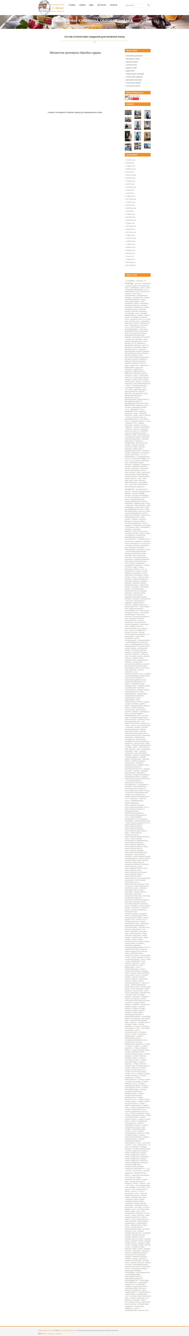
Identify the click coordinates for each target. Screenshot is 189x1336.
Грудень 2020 (130, 235)
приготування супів (132, 870)
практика (133, 798)
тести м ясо (137, 1171)
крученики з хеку (132, 527)
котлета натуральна (140, 495)
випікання (130, 339)
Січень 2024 (130, 193)
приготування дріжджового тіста (136, 816)
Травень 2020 (130, 241)
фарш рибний (142, 1221)
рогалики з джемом (132, 945)
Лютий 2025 (130, 172)
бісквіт (146, 315)
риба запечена (135, 933)
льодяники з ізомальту (134, 565)
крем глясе (139, 507)
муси (131, 630)
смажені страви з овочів (134, 1011)
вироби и (141, 343)
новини (148, 674)
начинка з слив (136, 656)
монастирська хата (132, 628)
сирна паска (137, 991)
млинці (141, 620)
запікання (145, 453)
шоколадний (130, 1272)
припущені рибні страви (134, 890)
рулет (128, 957)
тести (128, 1170)
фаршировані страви (139, 1225)
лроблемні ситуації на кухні (135, 561)
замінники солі (144, 435)
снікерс (133, 1022)
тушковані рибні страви (134, 1201)
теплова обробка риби (141, 1149)
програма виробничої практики (133, 895)
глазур (138, 382)
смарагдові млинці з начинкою (138, 1017)
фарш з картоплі (138, 1215)
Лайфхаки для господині (135, 74)
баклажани (134, 288)
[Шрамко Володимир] (137, 135)
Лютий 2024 (130, 190)
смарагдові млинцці (132, 1016)
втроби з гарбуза (131, 359)
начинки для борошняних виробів (133, 663)
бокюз (146, 297)
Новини (82, 5)
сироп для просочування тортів (137, 1001)
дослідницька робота (133, 401)
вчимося (142, 359)
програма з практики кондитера (137, 897)
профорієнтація (131, 914)
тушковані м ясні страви (134, 1199)
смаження (145, 1004)
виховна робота (131, 349)
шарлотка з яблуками (133, 1261)
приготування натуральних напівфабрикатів (136, 840)
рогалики (140, 943)
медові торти (138, 603)
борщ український (132, 301)
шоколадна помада (138, 1269)
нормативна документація (135, 680)
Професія (113, 5)
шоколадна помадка (133, 1270)
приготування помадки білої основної (136, 853)
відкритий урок (139, 372)
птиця (142, 922)
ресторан (143, 932)
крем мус (129, 505)
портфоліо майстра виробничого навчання (134, 782)
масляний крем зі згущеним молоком (136, 592)
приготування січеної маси (135, 872)
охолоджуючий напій (138, 718)
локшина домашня (141, 559)
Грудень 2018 (130, 259)
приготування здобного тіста (137, 823)
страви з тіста (130, 1131)
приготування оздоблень (135, 845)
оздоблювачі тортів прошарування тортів (133, 701)
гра (144, 388)
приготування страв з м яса (136, 868)
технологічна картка (140, 1175)
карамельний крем (139, 466)
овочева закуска (131, 692)
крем (148, 503)
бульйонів (138, 307)
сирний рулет (145, 993)
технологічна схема (133, 1177)
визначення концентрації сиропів (134, 336)
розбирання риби (131, 949)
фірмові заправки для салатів (134, 1232)
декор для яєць (140, 389)
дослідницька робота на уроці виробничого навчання (136, 404)
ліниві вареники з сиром (134, 568)
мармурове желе (131, 585)
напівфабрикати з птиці (139, 644)
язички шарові (144, 1292)
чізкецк (134, 1259)
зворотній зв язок (132, 455)
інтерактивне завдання (137, 1305)
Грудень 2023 (130, 196)
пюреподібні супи (132, 924)
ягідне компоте (131, 1292)
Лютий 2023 (130, 211)
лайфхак (132, 547)
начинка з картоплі (132, 654)
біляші (140, 315)
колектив (133, 484)
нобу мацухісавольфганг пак (134, 673)
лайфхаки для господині (134, 549)
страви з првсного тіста (137, 1083)
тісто (134, 1209)
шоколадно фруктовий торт (137, 1281)
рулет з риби (146, 959)
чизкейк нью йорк (139, 1257)
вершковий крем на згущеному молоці (136, 332)
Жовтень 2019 (131, 247)
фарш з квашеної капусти (137, 1216)
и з (141, 455)
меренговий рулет (140, 605)
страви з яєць (131, 1135)
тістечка (138, 1207)
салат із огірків (141, 975)
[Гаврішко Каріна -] (147, 135)
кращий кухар (139, 503)
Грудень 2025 (130, 166)
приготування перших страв (136, 847)
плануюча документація (134, 764)
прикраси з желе (131, 888)
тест (148, 1169)
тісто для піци (143, 1209)
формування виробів (133, 1229)
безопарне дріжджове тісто (137, 290)
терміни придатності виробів (136, 1163)
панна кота (144, 723)
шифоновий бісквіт (140, 1264)
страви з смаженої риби (134, 1115)
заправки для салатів (133, 451)
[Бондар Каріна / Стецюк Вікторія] (147, 145)
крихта (145, 523)
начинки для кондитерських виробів (137, 665)
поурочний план (139, 787)
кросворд (137, 525)
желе (136, 415)
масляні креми (139, 593)
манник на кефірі (139, 583)
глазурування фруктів (141, 384)
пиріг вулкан (144, 747)
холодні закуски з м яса (134, 1237)
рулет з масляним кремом (137, 958)
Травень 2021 (130, 229)
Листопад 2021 (131, 226)
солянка (137, 1026)
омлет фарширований (133, 706)
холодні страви (137, 1241)
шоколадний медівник (133, 1278)
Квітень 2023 (130, 205)
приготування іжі (141, 886)
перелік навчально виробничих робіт (136, 732)
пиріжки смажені (138, 761)
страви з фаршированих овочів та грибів (137, 1132)
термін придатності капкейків (136, 1157)
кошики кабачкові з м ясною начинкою (136, 502)
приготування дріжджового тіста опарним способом (136, 819)
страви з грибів (131, 1058)
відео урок (135, 365)
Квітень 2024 (130, 184)
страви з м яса (143, 1074)
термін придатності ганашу (135, 1153)
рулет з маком (137, 957)
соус (138, 1028)
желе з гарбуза (145, 415)
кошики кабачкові (137, 499)
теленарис (134, 1147)
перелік (137, 727)
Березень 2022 (131, 220)
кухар (146, 541)
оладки (146, 702)
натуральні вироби (139, 650)
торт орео (130, 1185)
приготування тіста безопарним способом (137, 879)
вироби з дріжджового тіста (136, 341)
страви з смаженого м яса (135, 1109)
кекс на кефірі (139, 480)
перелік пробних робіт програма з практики (137, 736)
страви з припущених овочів (135, 1085)
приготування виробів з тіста (136, 807)
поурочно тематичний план (137, 793)
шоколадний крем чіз (133, 1276)
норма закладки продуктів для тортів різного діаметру (137, 677)
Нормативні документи (134, 56)
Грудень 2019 (130, 244)
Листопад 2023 (131, 199)
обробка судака (143, 690)
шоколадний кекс (143, 1272)
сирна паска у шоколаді (137, 992)
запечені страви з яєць (134, 449)
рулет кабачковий (133, 961)
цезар (140, 1249)
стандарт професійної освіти (134, 1037)
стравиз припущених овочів (134, 1140)
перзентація (139, 743)
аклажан (137, 284)
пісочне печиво (131, 927)
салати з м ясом (138, 977)
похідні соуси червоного (135, 795)
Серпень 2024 (130, 178)
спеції (134, 1034)
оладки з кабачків (131, 704)
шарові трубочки (137, 1263)
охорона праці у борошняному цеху (137, 720)
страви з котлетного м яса (135, 1072)
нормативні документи (134, 682)
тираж (135, 1183)
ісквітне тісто (143, 1310)
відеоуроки (138, 370)
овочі (141, 692)
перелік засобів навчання (136, 728)
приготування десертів (134, 813)
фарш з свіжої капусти (140, 1219)
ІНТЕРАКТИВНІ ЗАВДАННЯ (134, 77)
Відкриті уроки (131, 68)
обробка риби (131, 688)
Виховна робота (132, 62)
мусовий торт (140, 630)
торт (148, 1183)
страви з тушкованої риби (135, 1129)
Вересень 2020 (131, 238)
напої (136, 638)
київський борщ (131, 482)
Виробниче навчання (134, 80)
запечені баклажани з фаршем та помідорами (137, 441)
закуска (129, 429)
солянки (145, 1026)
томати (142, 1183)
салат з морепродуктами (133, 968)
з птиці (147, 421)
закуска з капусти (132, 431)
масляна (135, 587)
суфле (128, 1145)
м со (142, 569)
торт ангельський (142, 1185)
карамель (136, 465)
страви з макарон (132, 1076)
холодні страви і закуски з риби (135, 1248)
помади (136, 771)
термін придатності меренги (136, 1161)
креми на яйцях (139, 521)
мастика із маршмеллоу (135, 601)
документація (130, 399)
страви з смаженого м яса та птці (136, 1112)
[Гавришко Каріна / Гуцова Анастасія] (137, 145)
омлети (146, 706)
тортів (143, 1195)
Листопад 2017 (131, 265)
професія (135, 908)
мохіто (144, 628)
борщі (136, 303)
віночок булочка (140, 374)
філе (134, 1231)
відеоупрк (144, 365)
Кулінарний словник (133, 83)
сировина (144, 997)
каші (138, 472)
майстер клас (143, 577)
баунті (142, 288)
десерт (141, 391)
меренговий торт (131, 607)
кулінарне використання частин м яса (136, 530)
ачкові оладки (131, 286)
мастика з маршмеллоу (141, 599)
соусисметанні (131, 1032)
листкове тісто (131, 555)
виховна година (141, 347)
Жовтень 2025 (131, 169)
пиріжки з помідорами (141, 755)
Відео (91, 5)
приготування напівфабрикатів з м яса (137, 838)
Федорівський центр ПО (46, 1330)
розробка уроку (137, 953)
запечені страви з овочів (134, 447)
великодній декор (132, 329)
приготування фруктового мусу (135, 881)
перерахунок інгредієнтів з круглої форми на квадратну (137, 741)
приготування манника (134, 829)
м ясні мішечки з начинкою (136, 572)
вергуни (143, 329)
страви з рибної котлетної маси (137, 1102)
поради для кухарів (132, 777)
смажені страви (138, 1009)
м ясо (134, 577)
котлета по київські (132, 497)
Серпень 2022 (130, 217)
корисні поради (138, 493)
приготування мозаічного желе (133, 834)
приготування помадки (134, 850)
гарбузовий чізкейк (140, 378)
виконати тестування (141, 337)
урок (138, 1211)
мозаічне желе (139, 622)
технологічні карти (133, 1179)
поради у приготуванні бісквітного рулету (138, 778)
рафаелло (134, 932)
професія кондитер (138, 910)
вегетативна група (138, 327)
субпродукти (130, 1143)
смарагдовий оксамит (133, 1014)
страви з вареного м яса (134, 1052)
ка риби (136, 461)
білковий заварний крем (136, 314)
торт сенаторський (138, 1189)
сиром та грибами (132, 999)
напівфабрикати (144, 640)
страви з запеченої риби (136, 1061)
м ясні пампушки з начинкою (136, 574)
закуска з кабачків (140, 429)
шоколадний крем (133, 1274)
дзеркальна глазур (132, 397)
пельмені (129, 727)
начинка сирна (137, 658)
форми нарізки (136, 1227)
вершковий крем (131, 331)
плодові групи (142, 765)
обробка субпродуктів (135, 689)
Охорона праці (131, 65)
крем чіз (141, 511)
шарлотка (142, 1259)
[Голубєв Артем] (147, 124)
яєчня (133, 1298)
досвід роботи (143, 399)
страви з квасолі (142, 1066)
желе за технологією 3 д (135, 417)
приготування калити (133, 825)
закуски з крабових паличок (136, 433)
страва (147, 1044)
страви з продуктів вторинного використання (135, 1091)
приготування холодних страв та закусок (137, 885)
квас (139, 478)
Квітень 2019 (130, 253)
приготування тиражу (133, 874)
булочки (143, 305)
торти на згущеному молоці (136, 1194)
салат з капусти (131, 965)
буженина (144, 303)
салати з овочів (131, 979)
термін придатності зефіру (135, 1155)
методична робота (132, 613)
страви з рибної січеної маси (135, 1104)
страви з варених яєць (140, 1050)
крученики (147, 525)
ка (131, 461)
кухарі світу (145, 544)
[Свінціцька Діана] (137, 113)
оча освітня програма (135, 722)
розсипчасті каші (131, 955)
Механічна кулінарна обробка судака (109, 24)
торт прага (141, 1187)
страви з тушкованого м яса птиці (136, 1126)
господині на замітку (133, 388)
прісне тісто (141, 920)
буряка (146, 307)
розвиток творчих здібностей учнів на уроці (136, 951)
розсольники (145, 955)
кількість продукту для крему (137, 545)
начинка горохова (140, 652)
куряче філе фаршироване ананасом (135, 536)
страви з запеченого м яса (135, 1059)
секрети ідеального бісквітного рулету (135, 986)
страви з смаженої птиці (139, 1113)
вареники (145, 321)
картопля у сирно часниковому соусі (137, 469)
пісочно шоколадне (132, 929)
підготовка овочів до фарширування (137, 925)
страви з (136, 1046)
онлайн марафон (137, 708)
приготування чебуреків (134, 805)
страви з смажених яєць (139, 1107)
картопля (135, 468)
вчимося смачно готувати (135, 363)
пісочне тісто (144, 927)
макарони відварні (140, 579)
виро (145, 339)
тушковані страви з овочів (135, 1203)
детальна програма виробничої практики (136, 394)
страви (128, 1046)
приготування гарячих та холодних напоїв (135, 810)
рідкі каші (135, 963)
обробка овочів (144, 686)
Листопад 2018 (131, 262)
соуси (136, 1030)
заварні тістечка (140, 425)
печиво (129, 747)
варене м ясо (135, 321)
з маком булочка (136, 421)
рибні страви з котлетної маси (134, 940)
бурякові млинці (131, 309)
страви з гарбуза (139, 1056)
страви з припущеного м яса (136, 1087)
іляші (143, 1300)
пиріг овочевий (140, 753)
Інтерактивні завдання (83, 24)
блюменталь (138, 297)
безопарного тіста (132, 292)
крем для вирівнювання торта (137, 508)
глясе (128, 386)
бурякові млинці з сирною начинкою (135, 310)
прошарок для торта (139, 916)
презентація (137, 800)
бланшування (130, 296)
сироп (143, 999)
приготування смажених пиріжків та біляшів (136, 863)
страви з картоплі (139, 1064)
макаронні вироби (132, 581)
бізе (137, 313)
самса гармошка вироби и (134, 982)
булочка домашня (132, 305)
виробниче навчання (133, 345)
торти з (134, 1191)
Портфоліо (101, 5)
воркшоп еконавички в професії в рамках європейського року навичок (137, 351)
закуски (143, 431)
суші (134, 1145)
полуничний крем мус (133, 769)
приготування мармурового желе (136, 832)
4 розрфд (139, 281)
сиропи (129, 1003)
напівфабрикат (130, 640)
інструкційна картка (132, 1302)
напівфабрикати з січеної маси (137, 646)
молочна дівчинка (132, 624)
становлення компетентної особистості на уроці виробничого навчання (136, 1042)
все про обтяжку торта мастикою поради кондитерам (137, 356)
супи (138, 1143)
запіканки (135, 453)
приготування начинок (134, 843)
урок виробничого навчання (135, 1212)
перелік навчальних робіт (135, 730)
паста (133, 725)
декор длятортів (131, 391)
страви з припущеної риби (137, 1088)
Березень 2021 (131, 232)
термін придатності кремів (135, 1159)
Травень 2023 (130, 202)
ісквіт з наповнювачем (132, 1309)
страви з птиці (143, 1099)
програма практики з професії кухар (136, 905)
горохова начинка (139, 386)
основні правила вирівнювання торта (134, 715)
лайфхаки (140, 547)
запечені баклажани (132, 439)
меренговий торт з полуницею (137, 611)
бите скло (137, 294)
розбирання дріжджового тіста (137, 947)
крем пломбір (140, 505)
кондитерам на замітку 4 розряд (136, 490)
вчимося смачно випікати (135, 361)
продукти (134, 906)
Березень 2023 (131, 208)
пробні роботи (140, 892)
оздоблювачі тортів (132, 698)
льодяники (140, 563)
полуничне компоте (133, 767)
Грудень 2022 (130, 214)
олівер (142, 704)
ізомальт (136, 1300)
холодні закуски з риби (134, 1239)
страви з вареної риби (133, 1054)
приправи (143, 888)
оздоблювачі (130, 694)
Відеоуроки (130, 71)
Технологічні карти (133, 86)
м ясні (138, 571)
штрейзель (136, 1290)
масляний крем (138, 589)
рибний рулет (137, 937)
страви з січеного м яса (138, 1116)
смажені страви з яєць (134, 1012)
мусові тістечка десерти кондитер (135, 633)
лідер (135, 567)
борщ (143, 299)
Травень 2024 (130, 181)
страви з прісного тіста (134, 1098)
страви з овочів (144, 1079)
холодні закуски (138, 1235)
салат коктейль (143, 973)
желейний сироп (131, 419)
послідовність (130, 785)
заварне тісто (131, 423)
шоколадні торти (140, 1286)
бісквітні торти (136, 319)
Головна (72, 5)
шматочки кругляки (132, 1266)
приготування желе (142, 821)
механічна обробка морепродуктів (134, 619)
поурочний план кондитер (135, 789)
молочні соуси (136, 626)
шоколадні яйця (131, 1288)
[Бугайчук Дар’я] (137, 124)
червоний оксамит (139, 1253)
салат (143, 963)
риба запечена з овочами (135, 934)
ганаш (135, 376)
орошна (135, 712)
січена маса (142, 1145)
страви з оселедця (133, 1082)
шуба (144, 1290)
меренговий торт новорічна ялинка (137, 608)
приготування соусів (133, 866)
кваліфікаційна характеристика (136, 475)
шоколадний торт (132, 1280)
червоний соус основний (135, 1255)
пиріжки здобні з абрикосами (135, 758)
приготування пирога (133, 849)
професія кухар (131, 912)
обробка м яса (130, 686)
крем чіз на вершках (132, 515)
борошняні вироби (132, 299)
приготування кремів (133, 827)
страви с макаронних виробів (135, 1136)
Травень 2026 (130, 160)
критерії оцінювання (133, 523)
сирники (136, 997)
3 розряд (130, 281)
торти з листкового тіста (134, 1192)
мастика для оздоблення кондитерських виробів (136, 597)
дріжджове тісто (131, 411)
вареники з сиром (132, 323)
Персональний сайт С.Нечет (67, 1330)
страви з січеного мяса (135, 1118)
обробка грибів (138, 684)
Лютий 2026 (130, 163)
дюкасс (142, 411)
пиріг (135, 747)
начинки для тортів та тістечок (137, 668)
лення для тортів (138, 553)
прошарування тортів (133, 918)
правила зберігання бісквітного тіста (137, 797)
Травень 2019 (130, 250)
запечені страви (138, 445)
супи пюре (146, 1143)
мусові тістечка (131, 632)
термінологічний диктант (135, 1168)
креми (135, 519)
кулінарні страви (131, 533)
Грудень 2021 (130, 223)
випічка (139, 339)
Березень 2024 (131, 187)
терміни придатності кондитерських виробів (134, 1165)
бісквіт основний (131, 317)
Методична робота (133, 59)
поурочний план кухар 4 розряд (137, 791)
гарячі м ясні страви (140, 380)
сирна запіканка (137, 989)
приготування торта (133, 876)
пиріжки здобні (132, 757)
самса (134, 981)
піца (143, 929)
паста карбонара (143, 725)
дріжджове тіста (137, 409)
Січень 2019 (130, 256)
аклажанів (147, 284)
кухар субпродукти (132, 544)
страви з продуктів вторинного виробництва (134, 1095)
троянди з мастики (138, 1197)
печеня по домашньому (141, 745)
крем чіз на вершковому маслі (137, 516)
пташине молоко (131, 922)
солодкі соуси (143, 1022)
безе (148, 288)
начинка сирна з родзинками (136, 660)
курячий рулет (130, 539)
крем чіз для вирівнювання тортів (137, 512)
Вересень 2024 (131, 175)
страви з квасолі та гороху (135, 1068)
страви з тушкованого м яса (134, 1124)
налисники (139, 636)
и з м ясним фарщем (138, 459)
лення (147, 549)
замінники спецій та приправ (137, 437)
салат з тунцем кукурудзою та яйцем (136, 970)
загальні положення (142, 427)
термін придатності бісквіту (137, 1151)
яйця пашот (130, 1294)
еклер (136, 413)
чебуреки (136, 1251)
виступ (145, 345)
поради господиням (141, 775)
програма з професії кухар (135, 902)
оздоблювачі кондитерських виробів (136, 695)
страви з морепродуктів (133, 1079)
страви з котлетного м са (135, 1070)
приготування (131, 803)
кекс (144, 478)
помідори (140, 773)
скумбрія (135, 1004)
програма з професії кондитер (136, 900)
